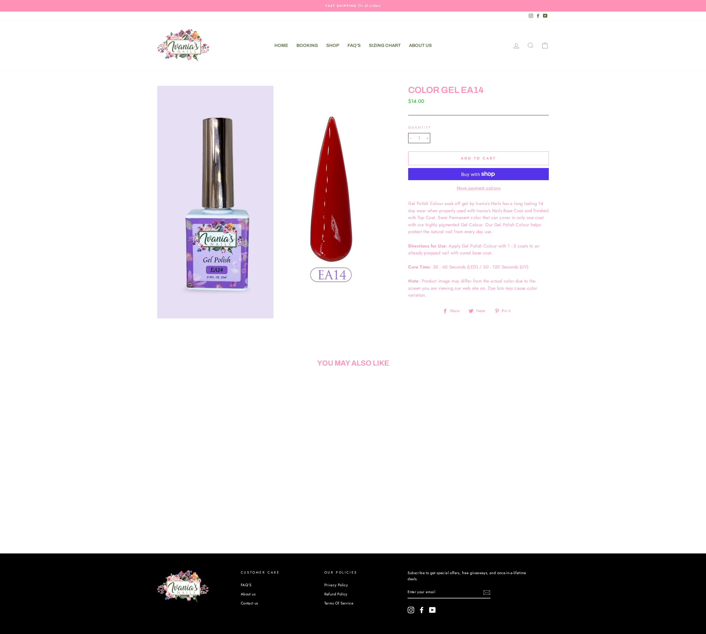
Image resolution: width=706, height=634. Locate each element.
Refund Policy (335, 594)
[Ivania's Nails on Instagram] (411, 610)
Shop (332, 45)
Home (281, 45)
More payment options (478, 188)
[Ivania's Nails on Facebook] (421, 610)
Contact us (249, 603)
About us (420, 45)
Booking (307, 45)
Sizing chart (385, 45)
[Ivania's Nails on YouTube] (432, 610)
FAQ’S (354, 45)
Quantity (420, 127)
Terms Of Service (338, 603)
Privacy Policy (336, 585)
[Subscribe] (486, 592)
